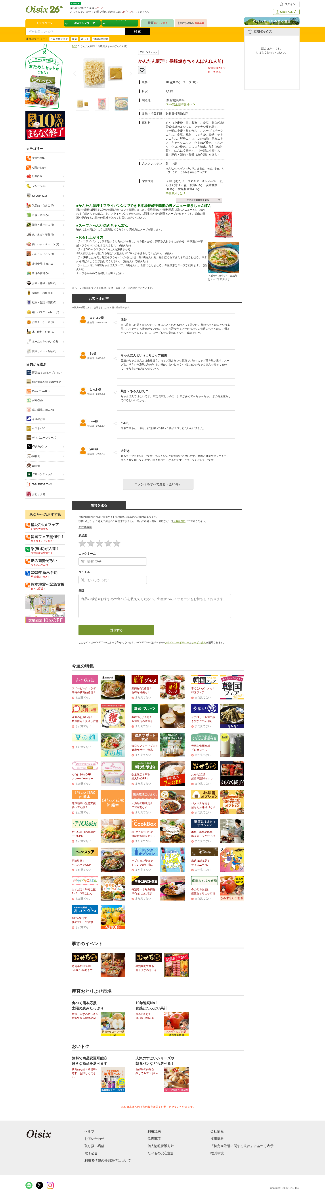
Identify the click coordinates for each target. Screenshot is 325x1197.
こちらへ (99, 7)
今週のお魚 (38, 419)
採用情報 (217, 1138)
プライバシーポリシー (177, 642)
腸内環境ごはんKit (42, 409)
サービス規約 (198, 642)
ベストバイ (38, 428)
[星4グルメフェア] (82, 23)
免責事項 (154, 1138)
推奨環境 (217, 1153)
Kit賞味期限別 (101, 39)
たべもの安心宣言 (160, 1153)
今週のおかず (39, 167)
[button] (130, 73)
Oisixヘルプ (288, 11)
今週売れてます (59, 39)
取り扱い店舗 (94, 1146)
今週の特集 (38, 158)
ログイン (290, 4)
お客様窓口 (179, 521)
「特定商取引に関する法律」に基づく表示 (241, 1146)
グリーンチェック (42, 474)
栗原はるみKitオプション (46, 372)
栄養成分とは (174, 193)
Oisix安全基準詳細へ (179, 104)
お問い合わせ (94, 1138)
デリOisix (37, 400)
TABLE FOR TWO (41, 484)
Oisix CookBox (40, 391)
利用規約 (154, 1131)
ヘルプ (89, 1131)
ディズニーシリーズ (43, 437)
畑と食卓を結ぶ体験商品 (46, 382)
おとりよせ (38, 494)
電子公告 (91, 1153)
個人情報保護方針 (160, 1146)
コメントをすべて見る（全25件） (158, 484)
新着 (74, 39)
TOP (74, 46)
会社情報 (217, 1131)
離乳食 (36, 456)
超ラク (85, 39)
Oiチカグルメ (40, 446)
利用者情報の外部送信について (107, 1160)
